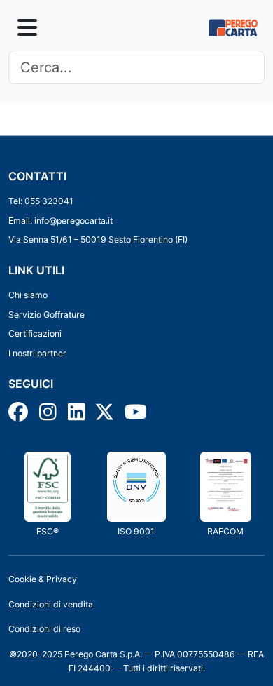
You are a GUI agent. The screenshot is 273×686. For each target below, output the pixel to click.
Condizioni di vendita (50, 604)
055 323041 (49, 201)
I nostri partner (37, 353)
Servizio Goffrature (46, 314)
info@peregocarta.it (73, 220)
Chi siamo (28, 295)
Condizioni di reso (44, 629)
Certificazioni (35, 333)
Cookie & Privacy (42, 579)
